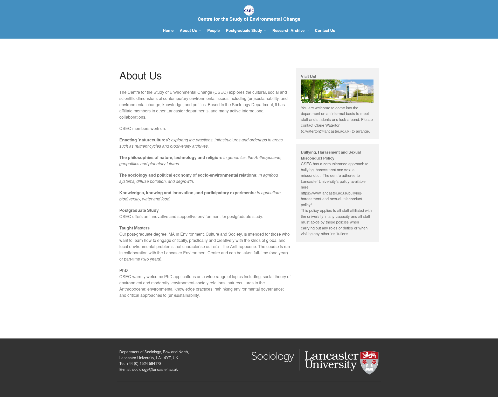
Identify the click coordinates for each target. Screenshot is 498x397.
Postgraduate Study (244, 30)
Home (168, 30)
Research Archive (288, 30)
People (213, 30)
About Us (188, 30)
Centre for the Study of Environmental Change (249, 19)
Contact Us (325, 30)
